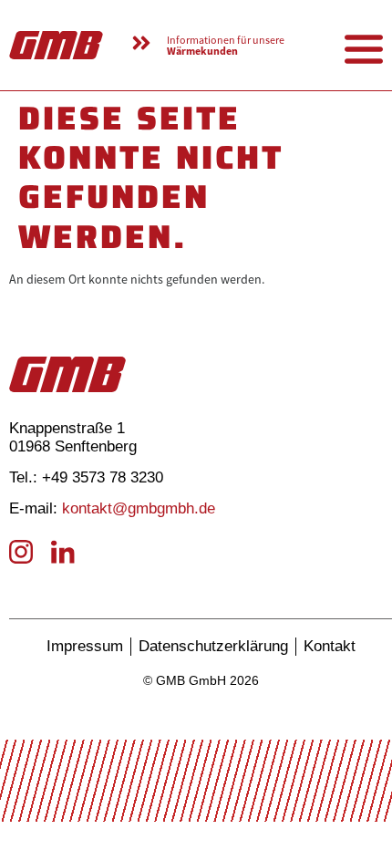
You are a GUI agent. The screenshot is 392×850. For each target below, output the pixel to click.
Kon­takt (330, 646)
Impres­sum (84, 646)
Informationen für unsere (225, 45)
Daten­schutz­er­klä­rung (213, 646)
